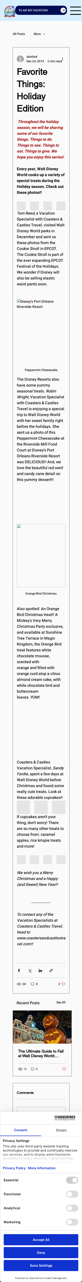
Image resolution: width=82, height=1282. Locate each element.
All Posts (19, 34)
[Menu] (75, 10)
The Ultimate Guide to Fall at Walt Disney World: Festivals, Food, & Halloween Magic (41, 1053)
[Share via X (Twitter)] (30, 970)
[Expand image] (21, 205)
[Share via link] (51, 970)
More (37, 34)
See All (61, 1002)
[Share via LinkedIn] (40, 970)
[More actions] (62, 59)
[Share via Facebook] (19, 970)
